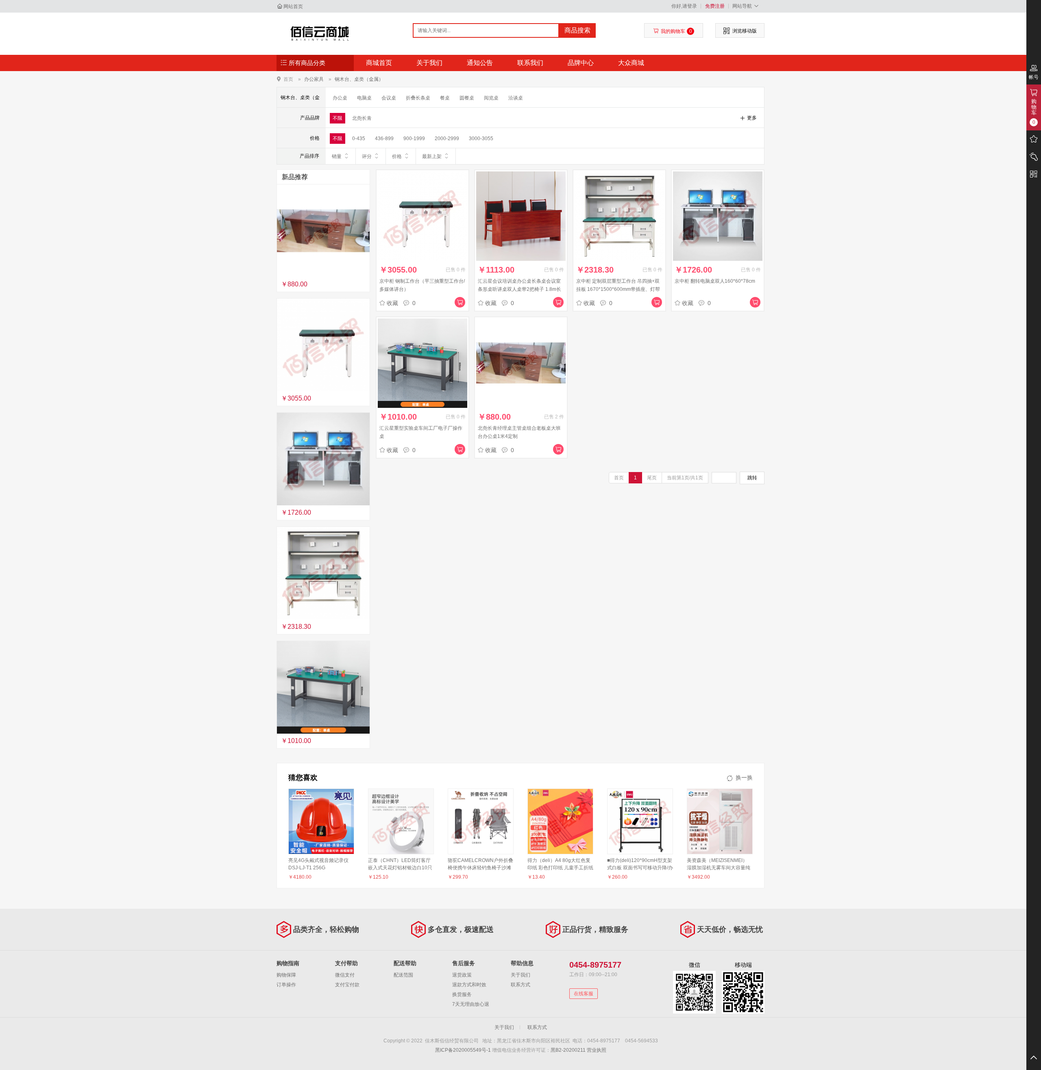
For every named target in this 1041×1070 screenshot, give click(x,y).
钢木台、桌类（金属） (359, 79)
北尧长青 (362, 118)
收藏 (392, 303)
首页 (288, 79)
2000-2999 (447, 138)
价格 (397, 156)
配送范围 (403, 975)
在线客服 (583, 993)
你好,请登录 (684, 6)
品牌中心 (581, 62)
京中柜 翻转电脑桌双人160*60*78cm (715, 281)
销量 (337, 156)
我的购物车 (676, 31)
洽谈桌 (515, 98)
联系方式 (520, 985)
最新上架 (432, 156)
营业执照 (596, 1050)
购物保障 (286, 975)
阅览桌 (491, 98)
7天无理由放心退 (470, 1004)
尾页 (652, 478)
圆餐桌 (467, 98)
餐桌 (445, 98)
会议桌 (388, 98)
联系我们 (530, 62)
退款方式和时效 (469, 985)
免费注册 (715, 6)
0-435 (358, 138)
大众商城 (631, 62)
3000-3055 (481, 138)
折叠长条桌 (418, 98)
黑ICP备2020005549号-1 (463, 1050)
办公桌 (340, 98)
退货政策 (462, 975)
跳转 (752, 478)
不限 (337, 118)
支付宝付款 (347, 985)
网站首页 (293, 6)
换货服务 (462, 994)
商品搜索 (577, 30)
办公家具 (314, 79)
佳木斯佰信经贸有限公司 (320, 33)
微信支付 (345, 975)
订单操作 (286, 985)
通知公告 (480, 62)
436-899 (384, 138)
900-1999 (414, 138)
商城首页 (379, 62)
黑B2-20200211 (568, 1050)
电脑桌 (364, 98)
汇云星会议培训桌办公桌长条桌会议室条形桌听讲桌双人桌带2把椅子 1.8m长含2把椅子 (519, 289)
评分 (367, 156)
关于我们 (429, 62)
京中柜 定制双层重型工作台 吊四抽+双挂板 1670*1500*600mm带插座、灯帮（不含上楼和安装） (618, 289)
